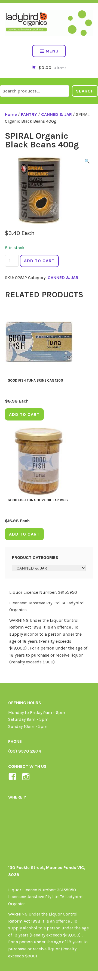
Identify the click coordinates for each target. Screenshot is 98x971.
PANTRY (29, 114)
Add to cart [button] (24, 414)
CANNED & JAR (56, 114)
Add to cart (39, 260)
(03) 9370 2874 (24, 751)
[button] (87, 162)
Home (11, 114)
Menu (52, 51)
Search (85, 91)
